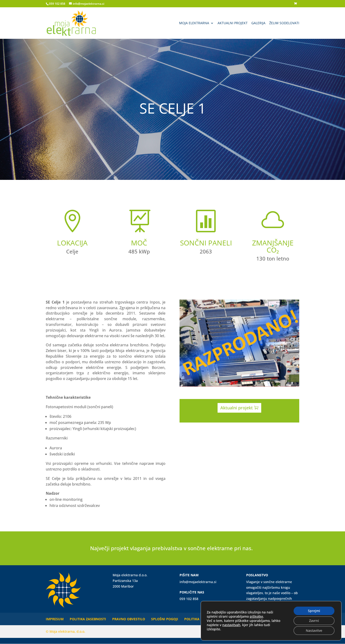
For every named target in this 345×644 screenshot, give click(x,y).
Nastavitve (314, 630)
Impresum (55, 619)
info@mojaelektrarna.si (198, 582)
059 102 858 (57, 4)
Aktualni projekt (233, 23)
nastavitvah (231, 625)
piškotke (256, 616)
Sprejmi (314, 610)
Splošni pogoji (164, 619)
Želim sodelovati (284, 23)
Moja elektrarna (194, 23)
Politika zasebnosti (88, 619)
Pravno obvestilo (128, 619)
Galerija (258, 23)
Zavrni (314, 620)
